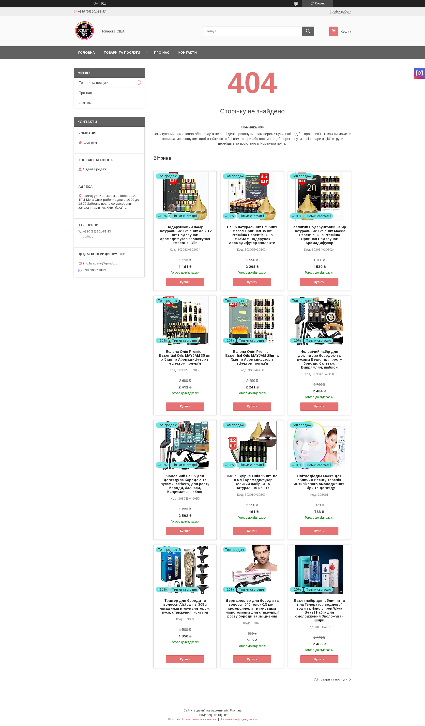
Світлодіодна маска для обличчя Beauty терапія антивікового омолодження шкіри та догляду (319, 482)
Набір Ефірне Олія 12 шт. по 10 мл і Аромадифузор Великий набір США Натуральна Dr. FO (252, 482)
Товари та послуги (122, 52)
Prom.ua (236, 710)
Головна (86, 52)
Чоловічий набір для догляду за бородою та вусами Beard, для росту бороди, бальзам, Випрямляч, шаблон (319, 359)
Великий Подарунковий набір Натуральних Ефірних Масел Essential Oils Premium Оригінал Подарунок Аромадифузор (319, 235)
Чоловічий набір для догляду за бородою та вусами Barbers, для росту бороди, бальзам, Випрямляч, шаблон (185, 484)
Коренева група (273, 143)
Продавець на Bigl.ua (212, 715)
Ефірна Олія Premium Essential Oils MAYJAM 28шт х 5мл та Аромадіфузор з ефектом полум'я (252, 357)
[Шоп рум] (84, 40)
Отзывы (85, 103)
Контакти (187, 52)
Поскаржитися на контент (199, 719)
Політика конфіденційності (238, 719)
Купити (185, 282)
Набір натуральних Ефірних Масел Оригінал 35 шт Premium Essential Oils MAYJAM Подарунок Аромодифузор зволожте (252, 235)
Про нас (161, 52)
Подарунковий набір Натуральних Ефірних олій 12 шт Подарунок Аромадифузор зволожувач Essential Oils (185, 235)
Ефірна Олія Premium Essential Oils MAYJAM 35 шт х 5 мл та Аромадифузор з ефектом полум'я (185, 357)
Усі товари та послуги (330, 679)
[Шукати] (308, 31)
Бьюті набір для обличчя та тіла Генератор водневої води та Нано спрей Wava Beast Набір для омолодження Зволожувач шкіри (319, 610)
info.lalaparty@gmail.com (101, 263)
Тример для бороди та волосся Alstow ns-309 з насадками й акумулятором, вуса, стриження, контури (185, 606)
